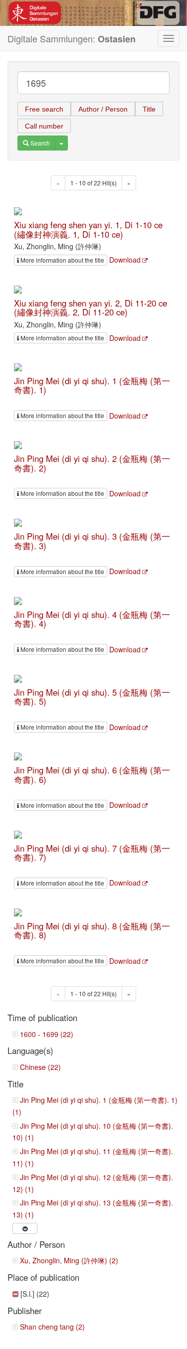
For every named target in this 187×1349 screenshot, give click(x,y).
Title (149, 109)
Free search (44, 109)
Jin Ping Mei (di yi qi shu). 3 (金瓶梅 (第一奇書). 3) (92, 540)
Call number (44, 126)
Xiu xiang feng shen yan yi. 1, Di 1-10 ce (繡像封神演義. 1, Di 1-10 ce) (88, 229)
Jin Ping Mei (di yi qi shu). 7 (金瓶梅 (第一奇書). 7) (92, 852)
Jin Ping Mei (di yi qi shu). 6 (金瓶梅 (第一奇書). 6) (92, 774)
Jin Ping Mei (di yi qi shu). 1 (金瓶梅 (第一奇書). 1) (92, 385)
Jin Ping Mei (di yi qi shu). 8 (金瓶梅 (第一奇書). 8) (92, 930)
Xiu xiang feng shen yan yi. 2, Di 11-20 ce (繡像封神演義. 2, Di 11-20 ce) (90, 307)
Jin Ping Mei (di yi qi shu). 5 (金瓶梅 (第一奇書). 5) (92, 696)
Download (125, 260)
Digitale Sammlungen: (71, 38)
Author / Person (103, 109)
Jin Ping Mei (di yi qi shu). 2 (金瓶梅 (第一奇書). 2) (92, 462)
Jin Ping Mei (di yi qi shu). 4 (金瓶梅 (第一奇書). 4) (92, 618)
